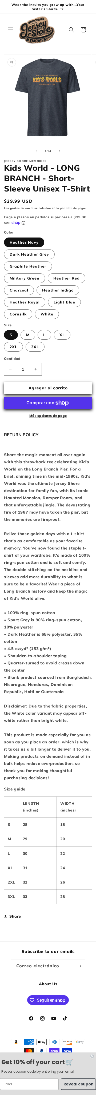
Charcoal (19, 290)
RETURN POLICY (21, 434)
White (47, 314)
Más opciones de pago (48, 416)
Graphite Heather (28, 266)
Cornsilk (18, 314)
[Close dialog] (92, 1056)
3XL (35, 346)
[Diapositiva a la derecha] (60, 151)
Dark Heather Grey (29, 254)
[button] (11, 30)
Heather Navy (24, 242)
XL (62, 334)
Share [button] (15, 916)
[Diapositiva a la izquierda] (36, 151)
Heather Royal (25, 302)
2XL (13, 346)
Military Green (24, 278)
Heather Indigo (58, 290)
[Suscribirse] (79, 966)
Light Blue (64, 302)
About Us (48, 983)
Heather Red (66, 278)
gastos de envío (22, 208)
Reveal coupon (78, 1083)
